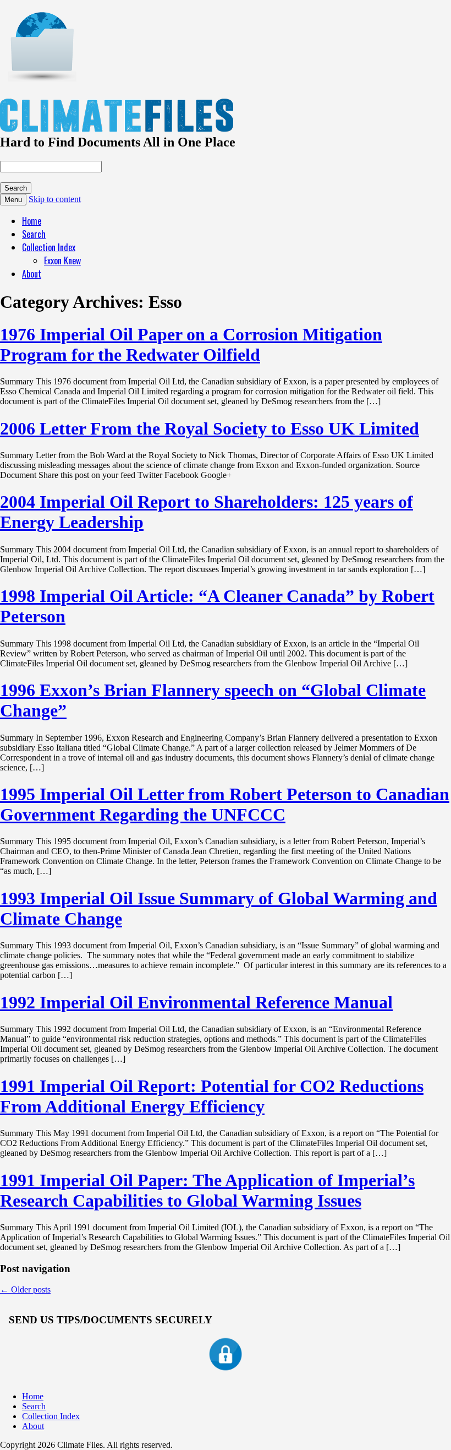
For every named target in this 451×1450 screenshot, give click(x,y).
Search (34, 234)
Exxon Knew (62, 260)
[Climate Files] (41, 76)
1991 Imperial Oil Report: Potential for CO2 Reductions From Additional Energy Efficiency (212, 1096)
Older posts (25, 1289)
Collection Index (48, 247)
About (31, 273)
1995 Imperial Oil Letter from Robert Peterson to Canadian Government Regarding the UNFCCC (224, 804)
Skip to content (55, 199)
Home (31, 220)
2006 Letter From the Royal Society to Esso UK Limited (209, 428)
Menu (13, 199)
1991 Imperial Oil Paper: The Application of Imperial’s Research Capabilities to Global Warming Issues (207, 1190)
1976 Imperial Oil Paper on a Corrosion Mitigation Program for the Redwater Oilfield (191, 344)
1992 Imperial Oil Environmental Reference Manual (196, 1002)
